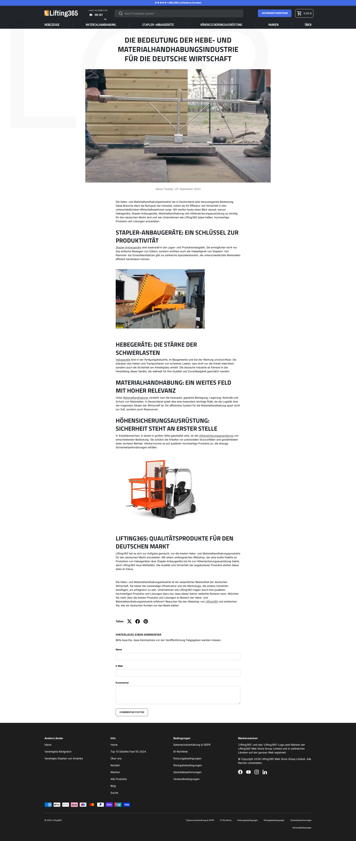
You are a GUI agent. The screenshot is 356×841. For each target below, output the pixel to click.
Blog (113, 785)
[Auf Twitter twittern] (129, 621)
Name (119, 649)
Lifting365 (211, 601)
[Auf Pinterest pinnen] (146, 621)
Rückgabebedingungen (187, 765)
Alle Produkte (119, 779)
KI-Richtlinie (180, 751)
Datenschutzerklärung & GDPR (191, 744)
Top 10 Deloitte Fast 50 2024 (128, 751)
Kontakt (115, 765)
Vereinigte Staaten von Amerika (63, 758)
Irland (47, 744)
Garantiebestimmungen (187, 772)
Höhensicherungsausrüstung (216, 435)
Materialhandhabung (135, 397)
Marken (273, 24)
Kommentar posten (132, 712)
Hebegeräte (123, 359)
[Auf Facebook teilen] (138, 621)
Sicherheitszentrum (275, 13)
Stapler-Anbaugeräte (128, 247)
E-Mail (119, 666)
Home (114, 744)
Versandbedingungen (186, 779)
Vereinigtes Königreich (57, 751)
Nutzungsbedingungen (187, 758)
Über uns (116, 758)
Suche (114, 792)
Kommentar (122, 682)
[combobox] (179, 13)
